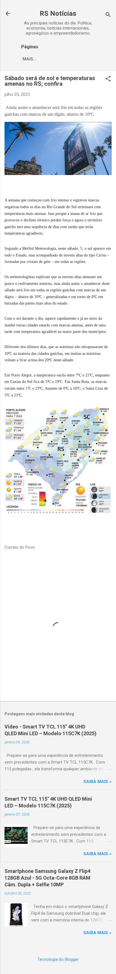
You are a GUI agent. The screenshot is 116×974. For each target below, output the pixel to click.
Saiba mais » (97, 781)
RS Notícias (58, 13)
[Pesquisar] (108, 15)
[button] (108, 79)
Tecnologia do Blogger (58, 959)
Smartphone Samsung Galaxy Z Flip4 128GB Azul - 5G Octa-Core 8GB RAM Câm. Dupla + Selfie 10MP (47, 877)
